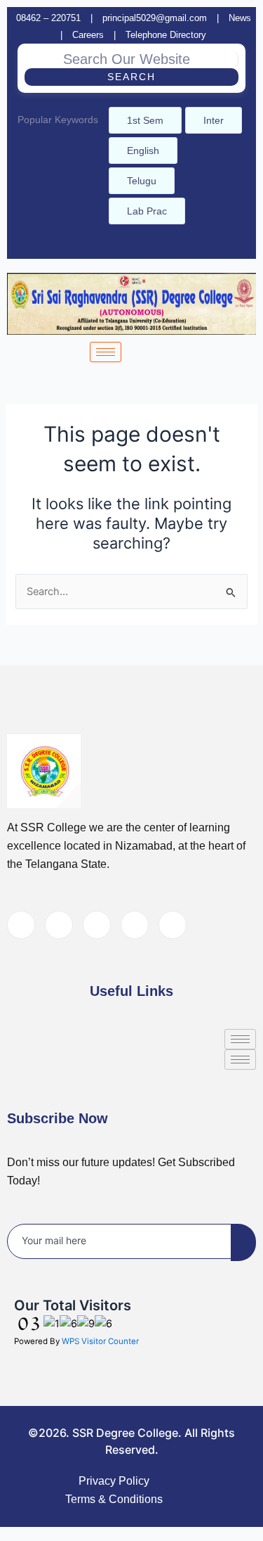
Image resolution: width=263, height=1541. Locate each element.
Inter (213, 120)
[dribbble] (135, 925)
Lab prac (147, 211)
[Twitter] (59, 925)
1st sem (145, 120)
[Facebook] (123, 245)
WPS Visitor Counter (100, 1341)
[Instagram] (147, 245)
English (143, 150)
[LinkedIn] (97, 925)
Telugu (141, 180)
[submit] (243, 1242)
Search (131, 76)
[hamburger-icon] (105, 352)
